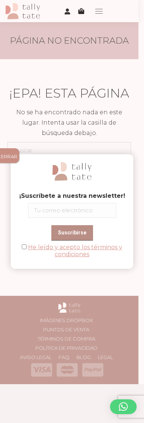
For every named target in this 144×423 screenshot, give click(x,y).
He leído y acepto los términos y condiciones (75, 251)
